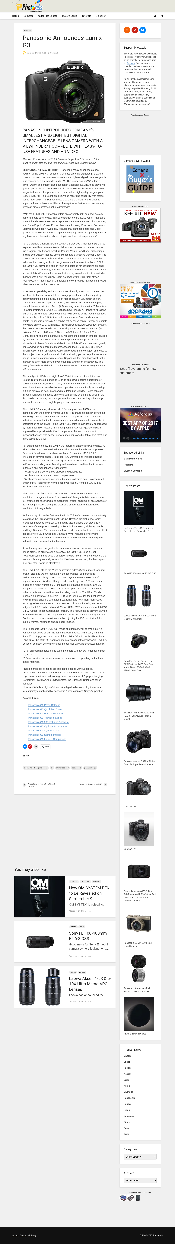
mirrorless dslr (62, 768)
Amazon (131, 63)
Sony (82, 927)
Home (15, 15)
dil (52, 768)
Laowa (73, 972)
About (15, 1235)
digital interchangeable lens (36, 768)
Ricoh (127, 1110)
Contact (23, 1235)
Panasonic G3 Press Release (44, 705)
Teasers (96, 881)
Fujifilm (127, 1068)
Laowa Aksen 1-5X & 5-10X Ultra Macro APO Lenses (90, 984)
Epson (127, 1062)
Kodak (127, 1074)
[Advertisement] (113, 6)
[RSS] (127, 30)
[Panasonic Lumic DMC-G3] (65, 91)
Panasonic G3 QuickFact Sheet (45, 709)
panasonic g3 (90, 768)
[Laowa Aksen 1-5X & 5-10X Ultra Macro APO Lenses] (39, 987)
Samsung (129, 1116)
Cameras (28, 15)
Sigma (127, 1122)
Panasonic (129, 1098)
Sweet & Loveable (133, 471)
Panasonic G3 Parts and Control (45, 713)
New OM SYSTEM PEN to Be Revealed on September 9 (89, 893)
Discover (101, 15)
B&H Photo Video (133, 459)
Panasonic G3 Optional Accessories (47, 726)
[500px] (142, 30)
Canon (127, 1056)
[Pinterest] (135, 30)
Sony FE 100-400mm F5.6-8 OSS (88, 936)
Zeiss (126, 1134)
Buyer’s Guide (69, 15)
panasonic (76, 768)
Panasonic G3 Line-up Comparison (47, 739)
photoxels (30, 53)
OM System (85, 881)
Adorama (128, 465)
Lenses (73, 927)
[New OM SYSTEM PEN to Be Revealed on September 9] (39, 896)
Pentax (127, 1104)
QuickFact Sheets (47, 15)
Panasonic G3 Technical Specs (45, 717)
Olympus (128, 1092)
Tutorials (86, 15)
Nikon (127, 1086)
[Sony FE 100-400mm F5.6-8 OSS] (39, 941)
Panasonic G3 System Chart (43, 730)
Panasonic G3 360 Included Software (48, 722)
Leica (126, 1080)
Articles (27, 30)
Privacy (32, 1235)
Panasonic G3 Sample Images (44, 734)
